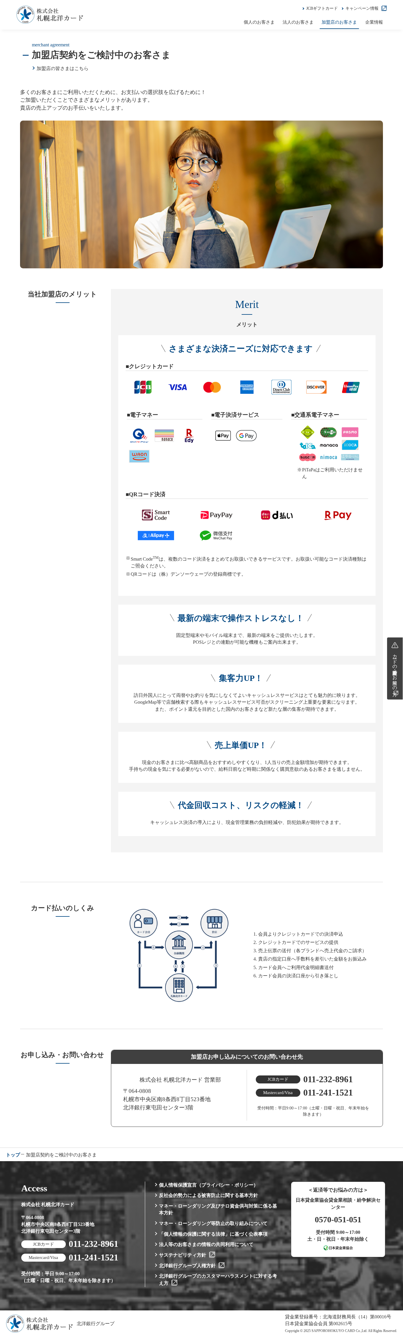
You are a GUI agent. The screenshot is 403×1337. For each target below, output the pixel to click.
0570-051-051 (338, 1219)
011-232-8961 (328, 1079)
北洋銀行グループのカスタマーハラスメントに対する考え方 (218, 1279)
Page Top (392, 1177)
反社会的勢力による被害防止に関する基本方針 (208, 1195)
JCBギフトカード (322, 8)
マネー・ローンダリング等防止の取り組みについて (213, 1223)
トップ (13, 1154)
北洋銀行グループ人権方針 (187, 1265)
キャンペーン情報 (362, 8)
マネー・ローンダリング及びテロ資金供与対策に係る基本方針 (218, 1209)
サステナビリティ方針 (182, 1255)
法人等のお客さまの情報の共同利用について (206, 1244)
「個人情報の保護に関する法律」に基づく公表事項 (213, 1234)
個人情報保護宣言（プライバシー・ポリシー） (208, 1184)
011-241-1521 (328, 1093)
